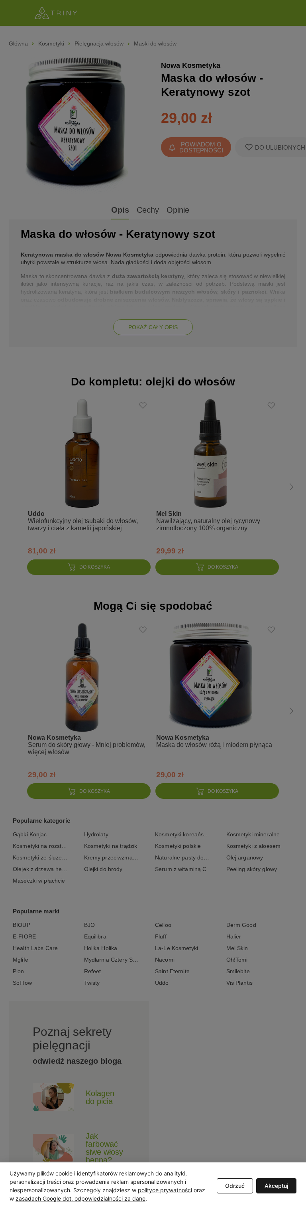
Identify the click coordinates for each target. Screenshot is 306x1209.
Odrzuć (235, 1185)
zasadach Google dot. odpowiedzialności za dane (80, 1198)
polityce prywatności (165, 1190)
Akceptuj (276, 1185)
